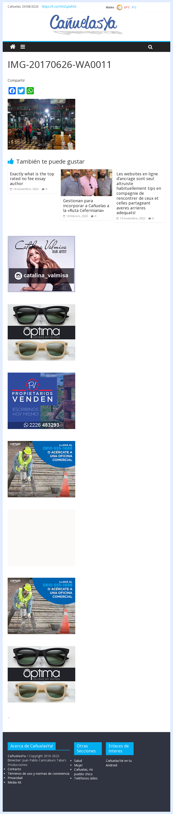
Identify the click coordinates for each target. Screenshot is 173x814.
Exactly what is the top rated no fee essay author (32, 178)
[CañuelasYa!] (86, 16)
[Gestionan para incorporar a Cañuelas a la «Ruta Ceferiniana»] (86, 171)
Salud (78, 760)
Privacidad (15, 778)
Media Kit (14, 782)
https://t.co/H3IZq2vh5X (59, 6)
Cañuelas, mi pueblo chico (83, 771)
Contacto (14, 769)
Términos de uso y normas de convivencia (38, 773)
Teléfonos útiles (86, 778)
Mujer (78, 765)
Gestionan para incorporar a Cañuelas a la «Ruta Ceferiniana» (86, 205)
